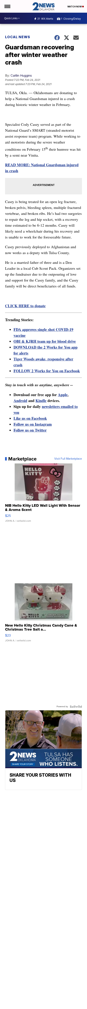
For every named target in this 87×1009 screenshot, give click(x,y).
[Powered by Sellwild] (76, 706)
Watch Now (74, 6)
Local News (17, 37)
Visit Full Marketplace (68, 458)
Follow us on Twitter (30, 430)
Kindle (40, 400)
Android (20, 400)
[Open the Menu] (7, 6)
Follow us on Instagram (33, 424)
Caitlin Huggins (21, 75)
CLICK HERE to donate (25, 306)
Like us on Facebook (30, 418)
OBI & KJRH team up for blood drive (45, 341)
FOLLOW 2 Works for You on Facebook (47, 371)
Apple (63, 394)
